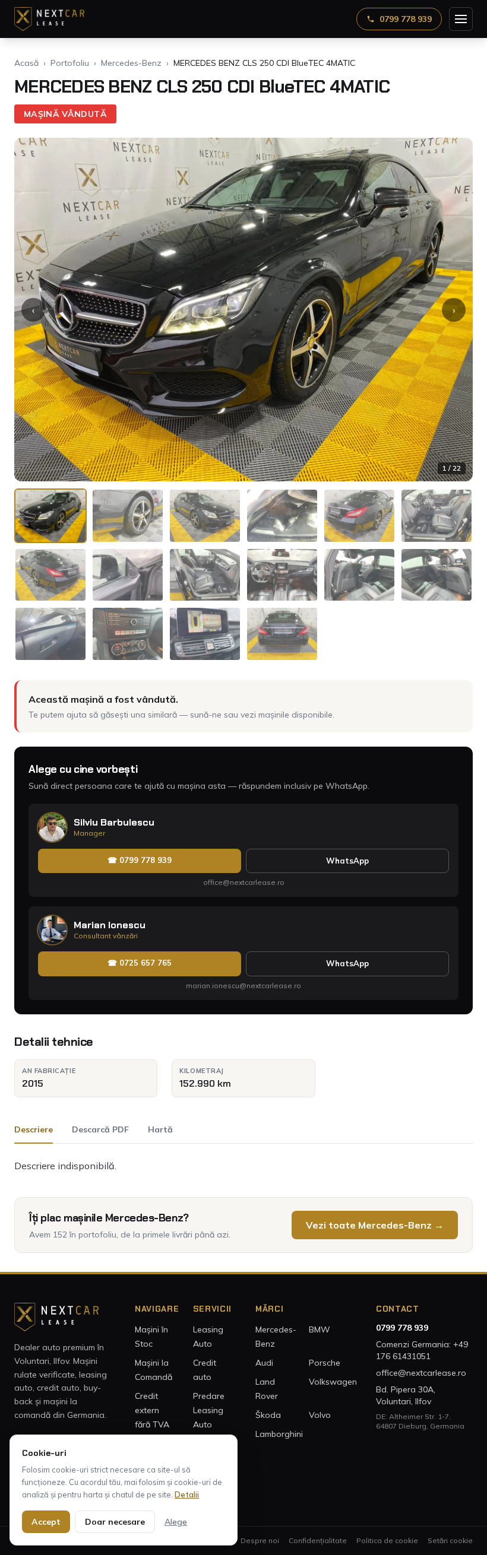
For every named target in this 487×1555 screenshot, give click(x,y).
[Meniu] (461, 19)
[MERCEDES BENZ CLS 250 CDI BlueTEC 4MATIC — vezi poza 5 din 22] (359, 515)
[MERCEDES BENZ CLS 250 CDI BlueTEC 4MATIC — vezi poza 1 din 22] (50, 515)
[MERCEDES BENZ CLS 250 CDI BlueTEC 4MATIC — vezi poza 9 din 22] (205, 575)
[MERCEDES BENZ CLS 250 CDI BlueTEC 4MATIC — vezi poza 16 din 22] (282, 634)
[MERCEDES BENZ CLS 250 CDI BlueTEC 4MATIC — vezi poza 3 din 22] (205, 515)
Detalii (187, 1494)
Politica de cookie (387, 1540)
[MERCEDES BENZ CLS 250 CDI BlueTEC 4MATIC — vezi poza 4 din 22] (282, 515)
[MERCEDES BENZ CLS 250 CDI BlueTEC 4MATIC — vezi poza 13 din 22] (50, 634)
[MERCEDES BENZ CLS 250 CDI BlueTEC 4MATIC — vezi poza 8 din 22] (127, 575)
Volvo (320, 1415)
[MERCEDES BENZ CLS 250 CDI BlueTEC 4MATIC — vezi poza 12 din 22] (436, 575)
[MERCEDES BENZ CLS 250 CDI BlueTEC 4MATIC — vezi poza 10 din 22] (282, 575)
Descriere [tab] (33, 1129)
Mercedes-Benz (131, 63)
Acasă (26, 63)
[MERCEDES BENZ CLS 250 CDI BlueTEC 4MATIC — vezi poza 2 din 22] (127, 515)
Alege (176, 1521)
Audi (264, 1362)
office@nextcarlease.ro (243, 882)
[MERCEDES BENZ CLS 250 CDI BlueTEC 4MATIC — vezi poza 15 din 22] (205, 634)
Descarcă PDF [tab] (100, 1129)
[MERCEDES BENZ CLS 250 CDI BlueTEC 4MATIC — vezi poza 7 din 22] (50, 575)
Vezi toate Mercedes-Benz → (375, 1225)
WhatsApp (347, 860)
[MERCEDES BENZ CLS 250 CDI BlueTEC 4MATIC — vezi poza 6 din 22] (436, 515)
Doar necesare (115, 1521)
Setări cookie (450, 1540)
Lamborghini (279, 1434)
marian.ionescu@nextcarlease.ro (243, 985)
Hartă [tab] (160, 1129)
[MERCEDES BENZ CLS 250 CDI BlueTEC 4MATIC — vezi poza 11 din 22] (359, 575)
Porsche (324, 1362)
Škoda (268, 1415)
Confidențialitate (318, 1540)
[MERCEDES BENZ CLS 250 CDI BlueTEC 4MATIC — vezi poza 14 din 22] (127, 634)
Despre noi (260, 1540)
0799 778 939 (406, 19)
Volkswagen (333, 1381)
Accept (46, 1521)
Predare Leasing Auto (208, 1410)
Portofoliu (69, 63)
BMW (319, 1329)
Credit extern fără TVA (152, 1410)
